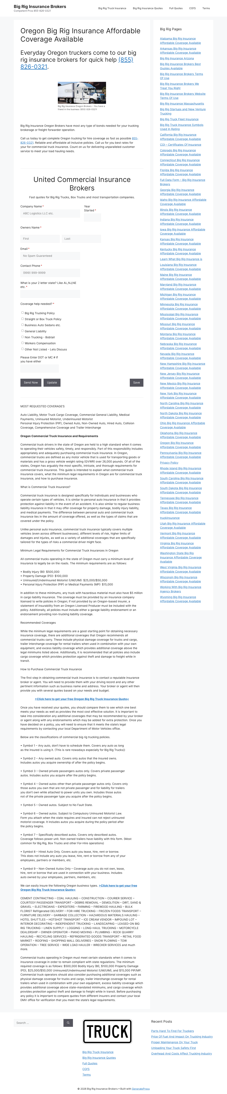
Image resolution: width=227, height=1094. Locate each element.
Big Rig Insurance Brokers (40, 6)
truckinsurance (170, 518)
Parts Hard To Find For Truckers (172, 1031)
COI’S (192, 8)
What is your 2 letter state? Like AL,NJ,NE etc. (48, 285)
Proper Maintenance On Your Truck (174, 1042)
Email (30, 248)
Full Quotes (176, 8)
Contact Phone (36, 265)
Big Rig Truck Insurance (112, 8)
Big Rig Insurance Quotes (148, 8)
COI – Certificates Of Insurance (180, 144)
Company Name (37, 206)
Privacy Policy (169, 462)
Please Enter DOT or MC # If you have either (39, 359)
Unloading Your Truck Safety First (173, 1048)
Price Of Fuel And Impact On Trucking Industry (182, 1036)
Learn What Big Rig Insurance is (181, 259)
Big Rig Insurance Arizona (177, 58)
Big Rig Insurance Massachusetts (182, 103)
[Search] (68, 1023)
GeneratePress (141, 1088)
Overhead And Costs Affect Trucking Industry (181, 1053)
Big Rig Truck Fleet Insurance (179, 119)
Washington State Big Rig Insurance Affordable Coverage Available (181, 557)
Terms (206, 8)
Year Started (92, 208)
